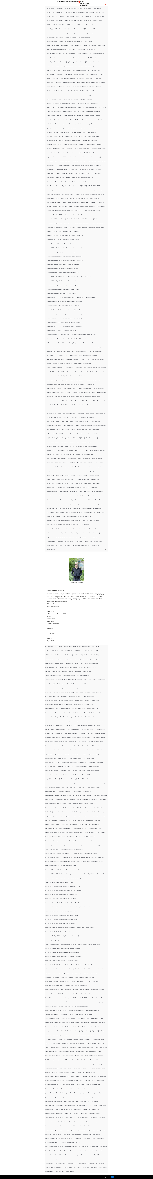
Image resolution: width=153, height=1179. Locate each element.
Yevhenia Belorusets (93, 429)
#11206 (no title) (60, 24)
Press (82, 359)
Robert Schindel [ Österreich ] (65, 371)
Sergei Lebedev (80, 384)
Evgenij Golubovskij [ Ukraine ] (54, 99)
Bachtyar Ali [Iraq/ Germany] (67, 62)
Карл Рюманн (70, 487)
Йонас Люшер (87, 483)
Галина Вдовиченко (96, 458)
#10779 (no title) (90, 12)
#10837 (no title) (60, 16)
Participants (91, 351)
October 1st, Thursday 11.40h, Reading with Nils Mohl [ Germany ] (84, 210)
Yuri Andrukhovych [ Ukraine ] (84, 433)
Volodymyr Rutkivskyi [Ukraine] (71, 425)
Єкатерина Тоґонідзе (94, 475)
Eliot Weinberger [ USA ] (88, 90)
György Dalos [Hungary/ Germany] (91, 115)
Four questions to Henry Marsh (73, 107)
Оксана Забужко (97, 508)
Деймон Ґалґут (98, 462)
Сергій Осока (84, 533)
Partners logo (98, 351)
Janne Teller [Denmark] (93, 136)
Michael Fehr (83, 190)
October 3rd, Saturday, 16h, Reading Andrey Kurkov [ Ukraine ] (62, 268)
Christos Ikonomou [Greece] (97, 74)
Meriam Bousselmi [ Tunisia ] (71, 190)
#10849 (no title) (80, 16)
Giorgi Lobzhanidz (68, 115)
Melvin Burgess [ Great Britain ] (54, 190)
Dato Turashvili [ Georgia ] (68, 78)
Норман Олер (76, 508)
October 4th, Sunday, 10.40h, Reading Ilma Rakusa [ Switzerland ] (63, 305)
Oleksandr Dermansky (90, 338)
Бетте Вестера (78, 450)
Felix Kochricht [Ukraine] (83, 103)
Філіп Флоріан (78, 541)
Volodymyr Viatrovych (86, 425)
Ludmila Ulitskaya (73, 169)
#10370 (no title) (88, 20)
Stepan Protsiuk (96, 396)
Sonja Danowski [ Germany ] (83, 396)
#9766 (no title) (69, 8)
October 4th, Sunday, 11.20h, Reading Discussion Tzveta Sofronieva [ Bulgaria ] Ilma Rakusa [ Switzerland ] (74, 314)
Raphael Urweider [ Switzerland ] (55, 367)
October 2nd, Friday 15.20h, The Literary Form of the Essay (90, 223)
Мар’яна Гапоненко (98, 495)
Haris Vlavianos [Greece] (53, 124)
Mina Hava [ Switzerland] (53, 198)
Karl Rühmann (65, 157)
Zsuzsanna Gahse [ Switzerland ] (55, 446)
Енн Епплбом (99, 471)
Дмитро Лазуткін (51, 471)
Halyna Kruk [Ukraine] (75, 119)
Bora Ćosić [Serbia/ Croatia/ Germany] (84, 66)
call (99, 70)
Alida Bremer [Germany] (70, 37)
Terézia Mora (67, 404)
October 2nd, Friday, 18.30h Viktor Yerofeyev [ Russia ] (60, 243)
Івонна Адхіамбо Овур (83, 479)
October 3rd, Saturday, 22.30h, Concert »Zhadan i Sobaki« (61, 293)
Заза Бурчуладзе (51, 479)
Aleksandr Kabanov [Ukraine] (54, 33)
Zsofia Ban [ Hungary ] (86, 442)
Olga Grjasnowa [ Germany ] (70, 347)
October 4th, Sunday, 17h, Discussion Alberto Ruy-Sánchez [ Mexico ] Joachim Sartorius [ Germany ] (72, 334)
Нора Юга (58, 508)
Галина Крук (50, 462)
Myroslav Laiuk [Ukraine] (82, 198)
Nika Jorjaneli (84, 202)
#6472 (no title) (50, 8)
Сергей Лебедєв (65, 533)
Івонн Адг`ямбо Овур (70, 479)
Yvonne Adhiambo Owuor (53, 442)
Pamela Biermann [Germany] (79, 351)
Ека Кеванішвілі (71, 471)
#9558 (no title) (87, 8)
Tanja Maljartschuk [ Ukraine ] (97, 400)
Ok (112, 1177)
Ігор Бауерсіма (95, 479)
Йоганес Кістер (78, 483)
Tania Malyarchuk (72, 400)
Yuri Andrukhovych (71, 433)
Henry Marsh (64, 124)
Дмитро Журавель (89, 466)
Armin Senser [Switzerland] (53, 57)
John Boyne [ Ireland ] (67, 148)
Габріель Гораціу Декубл (83, 458)
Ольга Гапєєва (88, 512)
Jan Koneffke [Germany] (80, 136)
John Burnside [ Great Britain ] (82, 148)
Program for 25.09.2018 (59, 363)
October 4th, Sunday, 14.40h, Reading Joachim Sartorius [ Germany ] (64, 318)
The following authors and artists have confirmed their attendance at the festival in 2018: (69, 409)
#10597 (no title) (97, 8)
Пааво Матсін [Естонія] (99, 512)
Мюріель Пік (71, 504)
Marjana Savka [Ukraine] (53, 181)
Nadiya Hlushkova (94, 198)
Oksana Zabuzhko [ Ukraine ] (54, 338)
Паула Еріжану (50, 516)
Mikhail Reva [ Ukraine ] (68, 194)
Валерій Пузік (50, 454)
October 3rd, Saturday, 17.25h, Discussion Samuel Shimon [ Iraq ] (63, 272)
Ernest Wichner (63, 95)
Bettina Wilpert (50, 66)
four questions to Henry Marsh (90, 107)
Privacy (88, 359)
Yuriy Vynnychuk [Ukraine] (78, 438)
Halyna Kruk (50, 119)
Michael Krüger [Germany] (95, 190)
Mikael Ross (50, 194)
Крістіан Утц (78, 487)
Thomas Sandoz (97, 409)
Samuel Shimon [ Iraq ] (98, 371)
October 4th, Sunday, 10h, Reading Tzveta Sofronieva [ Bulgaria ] (63, 309)
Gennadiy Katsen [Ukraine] (69, 111)
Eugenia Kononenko (97, 95)
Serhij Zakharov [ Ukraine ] (70, 388)
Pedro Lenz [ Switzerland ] (60, 355)
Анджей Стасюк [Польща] (90, 446)
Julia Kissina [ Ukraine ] (92, 152)
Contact (49, 78)
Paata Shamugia (51, 351)
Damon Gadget (56, 78)
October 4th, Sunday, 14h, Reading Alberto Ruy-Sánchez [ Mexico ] (63, 322)
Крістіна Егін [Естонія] (52, 491)
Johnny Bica (50, 152)
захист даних (60, 479)
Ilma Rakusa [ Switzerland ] (72, 128)
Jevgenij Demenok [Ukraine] (90, 140)
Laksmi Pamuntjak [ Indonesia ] (63, 161)
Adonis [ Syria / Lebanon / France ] (89, 28)
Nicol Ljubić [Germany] (74, 202)
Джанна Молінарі (51, 466)
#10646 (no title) (60, 12)
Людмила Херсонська (70, 495)
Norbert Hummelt (101, 206)
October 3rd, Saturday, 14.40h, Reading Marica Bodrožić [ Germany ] (64, 256)
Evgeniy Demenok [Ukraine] (87, 99)
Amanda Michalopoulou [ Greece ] (55, 41)
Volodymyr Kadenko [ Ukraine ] (54, 425)
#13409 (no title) (80, 24)
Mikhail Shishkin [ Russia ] (82, 194)
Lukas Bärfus (82, 169)
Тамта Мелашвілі (60, 537)
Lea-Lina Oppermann (52, 165)
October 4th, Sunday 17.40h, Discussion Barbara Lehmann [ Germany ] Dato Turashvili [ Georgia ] (71, 297)
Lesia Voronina (85, 165)
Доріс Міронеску (61, 471)
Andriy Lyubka (71, 49)
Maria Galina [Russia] (97, 173)
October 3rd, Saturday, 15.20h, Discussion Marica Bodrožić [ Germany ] (65, 260)
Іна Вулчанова (59, 483)
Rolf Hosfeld (87, 371)
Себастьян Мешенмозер (95, 528)
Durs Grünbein (60, 86)
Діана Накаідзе (79, 466)
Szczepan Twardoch (52, 400)
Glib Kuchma (77, 115)
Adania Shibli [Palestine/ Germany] (70, 28)
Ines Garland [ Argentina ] (62, 132)
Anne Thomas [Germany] (69, 53)
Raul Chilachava (88, 367)
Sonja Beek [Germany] (69, 396)
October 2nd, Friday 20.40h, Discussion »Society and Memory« (63, 231)
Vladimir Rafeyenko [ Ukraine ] (82, 421)
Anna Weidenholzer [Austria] (54, 53)
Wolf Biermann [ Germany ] (53, 429)
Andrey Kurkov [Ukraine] (67, 45)
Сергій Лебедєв (75, 533)
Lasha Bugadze (92, 161)
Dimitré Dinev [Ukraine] (69, 82)
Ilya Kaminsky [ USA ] (86, 128)
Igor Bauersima (93, 124)
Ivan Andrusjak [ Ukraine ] (89, 132)
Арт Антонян (70, 450)
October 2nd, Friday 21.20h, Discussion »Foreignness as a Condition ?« (65, 235)
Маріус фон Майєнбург (53, 500)
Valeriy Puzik (66, 417)
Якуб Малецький (51, 549)
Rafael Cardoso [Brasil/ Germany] (82, 363)
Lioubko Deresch (51, 169)
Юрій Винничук (76, 545)
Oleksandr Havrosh (51, 342)
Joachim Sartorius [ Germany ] (54, 144)
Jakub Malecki (68, 136)
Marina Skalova (76, 177)
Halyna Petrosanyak (87, 119)
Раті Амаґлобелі (94, 520)
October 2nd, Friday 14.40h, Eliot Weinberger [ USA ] (60, 223)
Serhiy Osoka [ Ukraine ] (98, 388)
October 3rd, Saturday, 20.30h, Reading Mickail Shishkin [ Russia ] (63, 285)
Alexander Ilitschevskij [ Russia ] (55, 37)
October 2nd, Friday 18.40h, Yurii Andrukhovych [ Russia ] (61, 227)
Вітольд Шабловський (87, 454)
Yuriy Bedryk (50, 438)
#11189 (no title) (97, 20)
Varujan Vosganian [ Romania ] (86, 417)
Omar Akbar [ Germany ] (85, 347)
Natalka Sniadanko (62, 202)
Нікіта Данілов (50, 508)
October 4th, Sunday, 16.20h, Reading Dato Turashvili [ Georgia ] (63, 330)
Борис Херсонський (99, 450)
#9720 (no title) (78, 20)
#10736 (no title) (80, 12)
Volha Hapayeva (95, 421)
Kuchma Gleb (50, 161)
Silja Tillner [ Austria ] (65, 392)
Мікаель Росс (98, 500)
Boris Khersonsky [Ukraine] (80, 70)
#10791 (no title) (100, 12)
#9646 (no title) (60, 8)
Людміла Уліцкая (81, 495)
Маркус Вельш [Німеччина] (78, 500)
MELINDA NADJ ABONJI (94, 185)
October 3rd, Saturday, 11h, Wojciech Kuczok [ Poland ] (61, 252)
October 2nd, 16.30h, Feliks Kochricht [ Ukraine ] (86, 219)
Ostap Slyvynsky (97, 347)
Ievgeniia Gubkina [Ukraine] (80, 124)
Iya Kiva (61, 136)
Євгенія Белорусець (70, 475)
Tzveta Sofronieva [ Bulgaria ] (54, 413)
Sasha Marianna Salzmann (82, 376)
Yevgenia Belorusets (82, 429)
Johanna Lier (82, 144)
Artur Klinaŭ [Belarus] (90, 57)
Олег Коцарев (50, 512)
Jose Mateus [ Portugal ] (78, 152)
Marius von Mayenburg (87, 177)
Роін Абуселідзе (85, 524)
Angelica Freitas (81, 49)
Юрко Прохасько (95, 545)
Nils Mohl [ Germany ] (52, 206)
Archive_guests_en (98, 53)
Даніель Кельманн (88, 462)
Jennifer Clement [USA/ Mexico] (73, 140)
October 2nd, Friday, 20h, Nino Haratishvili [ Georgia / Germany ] (63, 239)
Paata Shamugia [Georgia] (63, 351)
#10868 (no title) (99, 16)
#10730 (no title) (70, 12)
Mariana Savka (50, 177)
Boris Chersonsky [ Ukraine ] (54, 70)
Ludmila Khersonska (62, 169)
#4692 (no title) (50, 16)
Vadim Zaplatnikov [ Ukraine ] (54, 417)
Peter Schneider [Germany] (90, 355)
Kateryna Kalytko (74, 157)
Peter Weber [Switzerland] (72, 359)
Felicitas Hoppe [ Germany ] (54, 103)
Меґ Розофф (89, 500)
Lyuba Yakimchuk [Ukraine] (53, 173)
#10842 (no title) (70, 16)
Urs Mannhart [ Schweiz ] (69, 413)
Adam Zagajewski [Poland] (53, 28)
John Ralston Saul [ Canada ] (98, 148)
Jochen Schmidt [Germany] (70, 144)
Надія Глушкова (80, 504)
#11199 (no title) (51, 24)
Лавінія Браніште (63, 491)
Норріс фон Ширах (86, 508)
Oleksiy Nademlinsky (88, 342)
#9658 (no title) (69, 20)
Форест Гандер (88, 541)
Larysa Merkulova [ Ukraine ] (79, 161)
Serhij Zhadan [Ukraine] (85, 388)
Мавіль (89, 495)
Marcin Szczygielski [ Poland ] (82, 173)
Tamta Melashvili (62, 400)
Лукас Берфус (50, 495)
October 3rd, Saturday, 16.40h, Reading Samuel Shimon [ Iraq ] (63, 264)
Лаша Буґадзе (73, 491)
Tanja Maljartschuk (83, 400)
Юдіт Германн (50, 545)
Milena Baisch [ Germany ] (97, 194)
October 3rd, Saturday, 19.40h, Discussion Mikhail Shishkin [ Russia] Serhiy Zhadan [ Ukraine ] (70, 276)
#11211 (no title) (70, 24)
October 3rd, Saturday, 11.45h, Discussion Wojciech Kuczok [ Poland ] (64, 247)
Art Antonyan (65, 57)
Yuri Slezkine (97, 433)
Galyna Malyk (57, 111)
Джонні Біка (71, 466)
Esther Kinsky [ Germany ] (84, 95)
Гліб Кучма (65, 462)
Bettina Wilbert (96, 62)
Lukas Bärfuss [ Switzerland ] (94, 169)
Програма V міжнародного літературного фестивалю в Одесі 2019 (73, 516)
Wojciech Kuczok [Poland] (99, 425)
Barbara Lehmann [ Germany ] (83, 62)
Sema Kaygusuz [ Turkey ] (68, 384)
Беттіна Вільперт (88, 450)
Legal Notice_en (75, 165)
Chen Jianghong (51, 74)
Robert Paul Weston (52, 371)
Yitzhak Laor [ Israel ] (52, 433)
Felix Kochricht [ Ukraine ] (68, 103)
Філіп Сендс (70, 541)
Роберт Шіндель (75, 524)
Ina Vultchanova (51, 132)
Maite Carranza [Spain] (67, 173)
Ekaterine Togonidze (61, 90)
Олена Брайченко (60, 512)
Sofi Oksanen (50, 396)
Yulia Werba (62, 433)
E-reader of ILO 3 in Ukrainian (73, 86)
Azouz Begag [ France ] (52, 62)
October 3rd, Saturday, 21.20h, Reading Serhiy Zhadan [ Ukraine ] (63, 289)
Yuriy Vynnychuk (66, 438)
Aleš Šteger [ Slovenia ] (69, 33)
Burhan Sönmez (92, 70)
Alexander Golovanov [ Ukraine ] (84, 33)
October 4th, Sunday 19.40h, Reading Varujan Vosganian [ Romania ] (64, 301)
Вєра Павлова (76, 454)
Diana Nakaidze (80, 78)
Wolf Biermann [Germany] (68, 429)
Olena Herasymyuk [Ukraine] (54, 347)
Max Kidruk (74, 181)
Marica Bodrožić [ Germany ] (63, 177)
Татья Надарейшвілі (81, 537)
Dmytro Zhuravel (90, 82)
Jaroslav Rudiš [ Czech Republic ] (55, 140)
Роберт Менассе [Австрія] (63, 524)
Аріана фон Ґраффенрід (92, 24)
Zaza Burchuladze (74, 442)
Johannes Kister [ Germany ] (94, 144)
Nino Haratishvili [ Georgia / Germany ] (69, 206)
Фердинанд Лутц (51, 541)
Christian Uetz (60, 74)
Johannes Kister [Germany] (53, 148)
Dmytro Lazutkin (81, 82)
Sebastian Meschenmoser (93, 380)
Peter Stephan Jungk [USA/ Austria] (55, 359)
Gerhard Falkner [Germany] (93, 111)
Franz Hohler (102, 107)
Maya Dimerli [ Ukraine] (68, 185)
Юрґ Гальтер (58, 545)
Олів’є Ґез (79, 512)
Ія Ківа (66, 483)
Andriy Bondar (92, 45)
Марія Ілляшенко (64, 500)
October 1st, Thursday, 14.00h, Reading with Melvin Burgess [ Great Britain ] (66, 214)
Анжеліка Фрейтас (51, 450)
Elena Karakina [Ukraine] (74, 90)
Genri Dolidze (81, 111)
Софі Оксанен (101, 533)
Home (70, 124)
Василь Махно (67, 454)
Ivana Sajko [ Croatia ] (52, 136)
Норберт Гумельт (66, 508)
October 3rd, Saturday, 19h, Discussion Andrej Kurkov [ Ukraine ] (63, 281)
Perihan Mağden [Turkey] (75, 355)
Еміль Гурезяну (90, 471)
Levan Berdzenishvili (95, 165)
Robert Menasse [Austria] (99, 367)
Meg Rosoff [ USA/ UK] (81, 185)
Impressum (95, 128)
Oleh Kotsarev (80, 338)
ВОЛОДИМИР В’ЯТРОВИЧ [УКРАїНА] (56, 458)
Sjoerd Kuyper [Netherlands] (99, 392)
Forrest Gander (60, 107)
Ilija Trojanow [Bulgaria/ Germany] (55, 128)
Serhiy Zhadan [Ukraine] (53, 392)
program (49, 363)
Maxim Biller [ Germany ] (85, 181)
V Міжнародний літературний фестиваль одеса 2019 (91, 413)
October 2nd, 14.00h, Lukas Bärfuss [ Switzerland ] (59, 219)
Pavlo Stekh (50, 355)
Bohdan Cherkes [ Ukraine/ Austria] (64, 66)
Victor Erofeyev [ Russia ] (53, 421)
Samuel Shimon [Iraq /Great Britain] (56, 376)
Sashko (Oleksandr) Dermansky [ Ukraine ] (57, 380)
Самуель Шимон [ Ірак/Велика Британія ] (57, 528)
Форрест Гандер (97, 541)
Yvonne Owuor (64, 442)
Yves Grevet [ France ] (92, 438)
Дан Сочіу (79, 462)
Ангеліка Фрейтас (77, 446)
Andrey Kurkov (88, 41)
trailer (104, 409)
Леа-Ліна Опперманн (84, 491)
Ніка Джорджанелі (100, 504)
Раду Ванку (86, 520)
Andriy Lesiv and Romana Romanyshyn (57, 49)
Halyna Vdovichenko (99, 119)
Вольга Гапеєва (71, 458)
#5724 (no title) (50, 20)
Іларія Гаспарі (50, 483)
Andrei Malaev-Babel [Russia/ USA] (74, 41)
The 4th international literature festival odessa (83, 404)
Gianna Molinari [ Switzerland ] (54, 115)
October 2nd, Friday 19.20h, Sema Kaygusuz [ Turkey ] (91, 227)
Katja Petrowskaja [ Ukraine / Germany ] (91, 157)
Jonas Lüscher (58, 152)
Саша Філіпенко (74, 528)
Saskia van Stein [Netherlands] (77, 380)
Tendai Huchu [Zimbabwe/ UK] (54, 404)
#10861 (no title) (90, 16)
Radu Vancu (69, 363)
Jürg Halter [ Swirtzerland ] (53, 157)
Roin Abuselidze (79, 371)
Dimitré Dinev (89, 78)
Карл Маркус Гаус (60, 487)
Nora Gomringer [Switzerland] (87, 206)
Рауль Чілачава (51, 524)
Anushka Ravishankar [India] (84, 53)
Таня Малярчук (70, 537)
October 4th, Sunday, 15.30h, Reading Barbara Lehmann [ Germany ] (64, 326)
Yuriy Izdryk (57, 438)
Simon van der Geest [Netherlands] (81, 392)
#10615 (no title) (51, 12)
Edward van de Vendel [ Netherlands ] (91, 86)
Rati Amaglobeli (69, 367)
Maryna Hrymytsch (65, 181)
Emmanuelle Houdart (52, 95)
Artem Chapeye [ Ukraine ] (76, 57)
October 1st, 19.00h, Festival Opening (56, 210)
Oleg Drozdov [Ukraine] (69, 338)
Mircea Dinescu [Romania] (67, 198)
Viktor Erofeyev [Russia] (67, 421)
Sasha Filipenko (70, 376)
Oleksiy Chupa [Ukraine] (75, 342)
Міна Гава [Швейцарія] (61, 504)
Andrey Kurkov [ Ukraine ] (53, 45)
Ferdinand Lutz (94, 103)
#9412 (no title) (60, 20)
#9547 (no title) (78, 8)
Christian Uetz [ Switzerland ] (81, 74)
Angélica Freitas (91, 49)
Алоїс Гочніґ (68, 446)
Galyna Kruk (50, 111)
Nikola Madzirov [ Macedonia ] (97, 202)
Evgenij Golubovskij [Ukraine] (71, 99)
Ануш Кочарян (61, 450)
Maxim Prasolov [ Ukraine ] (53, 185)
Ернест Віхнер (50, 475)
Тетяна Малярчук (92, 537)
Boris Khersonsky (67, 70)
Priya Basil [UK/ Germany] (98, 359)
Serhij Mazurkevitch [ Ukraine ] (54, 388)
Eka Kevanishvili (51, 90)
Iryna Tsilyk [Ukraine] (76, 132)
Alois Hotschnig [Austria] (84, 37)
